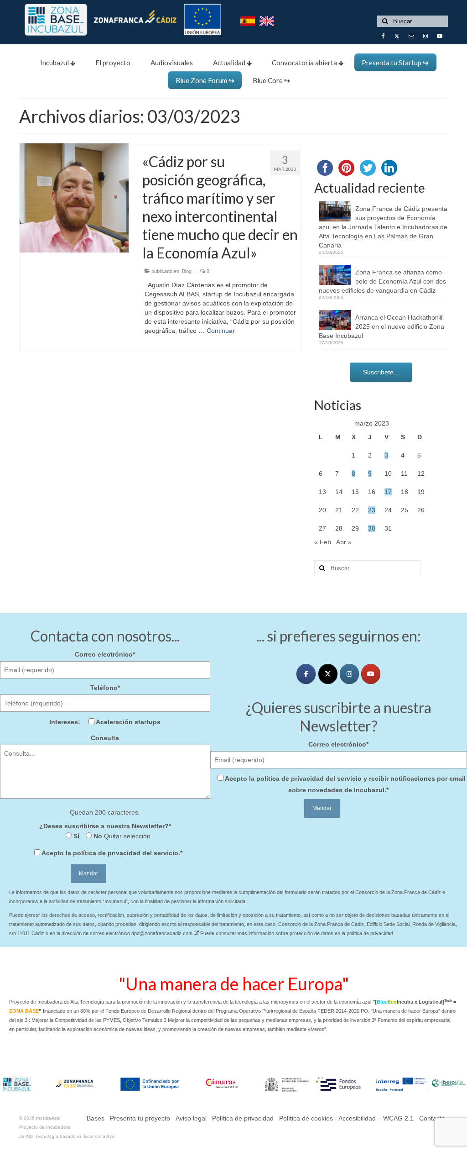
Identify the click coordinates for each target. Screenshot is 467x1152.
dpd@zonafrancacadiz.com (162, 933)
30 (371, 528)
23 (371, 510)
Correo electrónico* (105, 654)
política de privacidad (106, 853)
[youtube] (370, 674)
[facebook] (306, 674)
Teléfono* (105, 687)
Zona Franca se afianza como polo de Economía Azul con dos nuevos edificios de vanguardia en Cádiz (382, 281)
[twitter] (327, 674)
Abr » (344, 542)
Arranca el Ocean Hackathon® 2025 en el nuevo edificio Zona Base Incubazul (381, 326)
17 (388, 491)
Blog (187, 271)
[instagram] (349, 674)
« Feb (322, 542)
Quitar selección (126, 836)
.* (112, 853)
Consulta (105, 738)
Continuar (221, 330)
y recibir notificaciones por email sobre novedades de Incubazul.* (345, 784)
